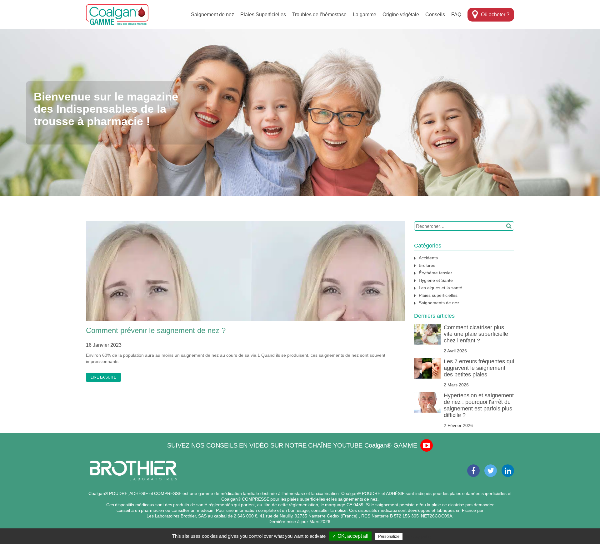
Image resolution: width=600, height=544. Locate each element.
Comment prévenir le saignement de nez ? (156, 330)
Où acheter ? (495, 14)
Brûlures (427, 265)
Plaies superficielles (438, 295)
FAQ (456, 14)
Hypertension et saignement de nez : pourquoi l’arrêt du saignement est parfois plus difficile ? (479, 405)
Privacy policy (419, 536)
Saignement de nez (212, 14)
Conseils (435, 14)
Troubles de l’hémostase (319, 14)
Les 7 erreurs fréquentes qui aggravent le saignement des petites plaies (479, 368)
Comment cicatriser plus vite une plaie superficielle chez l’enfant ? (476, 334)
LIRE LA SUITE (103, 377)
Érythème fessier (435, 272)
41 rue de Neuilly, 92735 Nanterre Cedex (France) (309, 515)
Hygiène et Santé (436, 280)
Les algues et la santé (440, 287)
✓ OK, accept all (350, 536)
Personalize (388, 536)
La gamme (364, 14)
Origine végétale (400, 14)
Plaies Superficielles (263, 14)
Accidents (428, 257)
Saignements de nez (439, 302)
